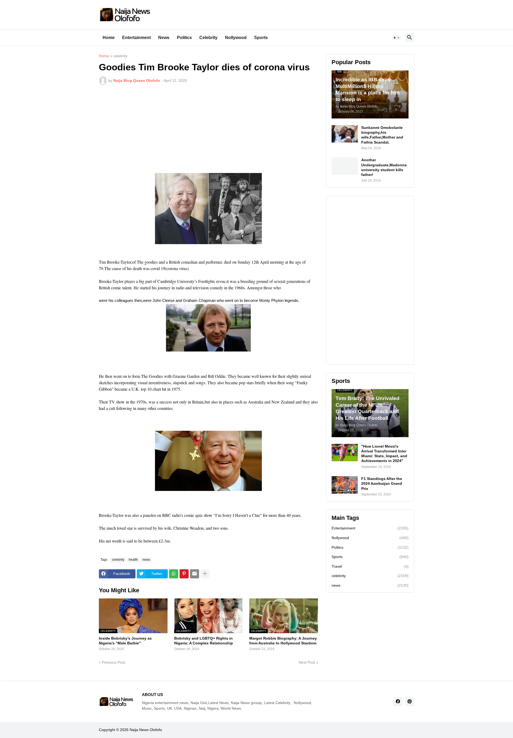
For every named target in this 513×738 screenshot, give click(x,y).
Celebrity (208, 37)
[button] (396, 37)
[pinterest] (409, 701)
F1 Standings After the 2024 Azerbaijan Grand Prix (381, 483)
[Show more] (204, 573)
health (133, 560)
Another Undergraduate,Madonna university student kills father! (384, 167)
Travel (370, 566)
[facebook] (397, 701)
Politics (184, 37)
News (163, 37)
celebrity (120, 56)
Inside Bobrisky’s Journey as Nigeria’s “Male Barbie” (125, 640)
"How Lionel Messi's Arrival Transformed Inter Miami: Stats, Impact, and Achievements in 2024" (384, 453)
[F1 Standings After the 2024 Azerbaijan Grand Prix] (345, 485)
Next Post (307, 662)
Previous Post (113, 662)
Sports (261, 37)
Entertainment (136, 37)
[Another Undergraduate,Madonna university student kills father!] (345, 166)
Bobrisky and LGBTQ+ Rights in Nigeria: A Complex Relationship (203, 640)
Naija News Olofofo (146, 730)
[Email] (194, 573)
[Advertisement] (208, 128)
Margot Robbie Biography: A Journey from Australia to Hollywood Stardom (283, 640)
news (146, 560)
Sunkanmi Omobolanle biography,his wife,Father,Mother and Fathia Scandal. (382, 134)
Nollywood (236, 37)
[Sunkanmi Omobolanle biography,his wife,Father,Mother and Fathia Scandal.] (345, 134)
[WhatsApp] (173, 573)
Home (109, 37)
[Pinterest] (184, 573)
